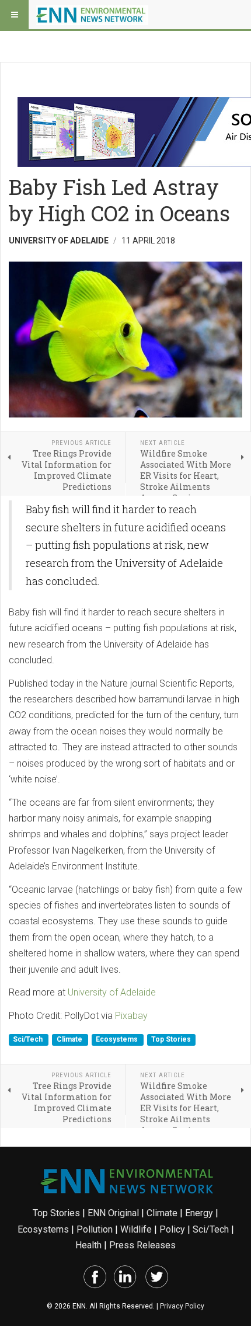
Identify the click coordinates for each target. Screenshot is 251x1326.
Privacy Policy (182, 1306)
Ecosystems (118, 1039)
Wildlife (136, 1229)
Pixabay (131, 1015)
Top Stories (171, 1039)
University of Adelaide (112, 992)
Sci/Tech (28, 1039)
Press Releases (142, 1245)
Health (88, 1245)
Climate (70, 1039)
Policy (172, 1229)
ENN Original (113, 1213)
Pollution (94, 1229)
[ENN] (92, 14)
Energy (199, 1213)
